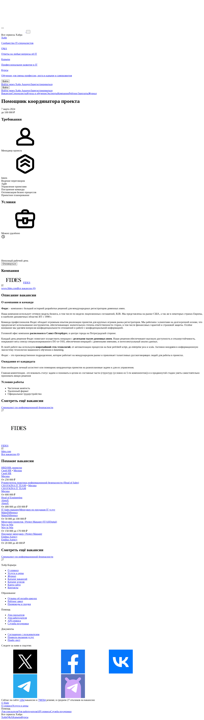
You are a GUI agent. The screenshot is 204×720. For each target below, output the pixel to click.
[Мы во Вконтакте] (121, 672)
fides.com (6, 451)
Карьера (17, 717)
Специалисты (19, 93)
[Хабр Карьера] (13, 31)
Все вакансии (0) (26, 288)
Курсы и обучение (37, 93)
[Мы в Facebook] (73, 672)
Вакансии (6, 93)
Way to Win (7, 524)
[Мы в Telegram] (25, 697)
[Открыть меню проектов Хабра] (2, 28)
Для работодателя (17, 617)
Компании (63, 93)
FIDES (26, 282)
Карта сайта (14, 584)
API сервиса (14, 620)
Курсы (24, 717)
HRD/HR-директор (11, 467)
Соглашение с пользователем (23, 634)
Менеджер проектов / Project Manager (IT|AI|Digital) (29, 521)
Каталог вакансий (17, 579)
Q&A (10, 717)
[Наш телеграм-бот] (73, 697)
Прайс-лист (14, 640)
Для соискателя (16, 615)
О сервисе (13, 570)
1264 (22, 700)
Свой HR (6, 470)
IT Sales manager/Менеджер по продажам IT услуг (28, 509)
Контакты (13, 587)
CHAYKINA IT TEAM (13, 485)
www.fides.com (9, 288)
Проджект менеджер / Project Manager (21, 534)
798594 (42, 700)
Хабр (4, 717)
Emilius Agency (9, 536)
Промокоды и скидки (19, 604)
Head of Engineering (11, 497)
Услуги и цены (16, 573)
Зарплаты (83, 93)
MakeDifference (9, 512)
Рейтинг (73, 93)
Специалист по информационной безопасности (27, 407)
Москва (18, 470)
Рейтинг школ (15, 601)
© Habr (5, 703)
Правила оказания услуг (21, 637)
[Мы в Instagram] (169, 672)
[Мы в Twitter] (25, 672)
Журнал (92, 93)
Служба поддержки (18, 623)
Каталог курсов (16, 581)
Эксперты (52, 93)
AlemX (5, 500)
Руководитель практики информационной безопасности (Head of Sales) (40, 482)
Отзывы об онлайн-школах (22, 598)
